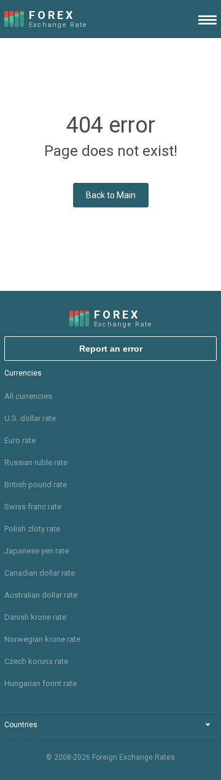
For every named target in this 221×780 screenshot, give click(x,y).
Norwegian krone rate (42, 639)
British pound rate (35, 484)
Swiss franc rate (32, 506)
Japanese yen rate (36, 550)
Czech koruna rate (36, 661)
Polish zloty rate (32, 528)
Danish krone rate (35, 617)
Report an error (110, 348)
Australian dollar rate (40, 595)
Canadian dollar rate (39, 572)
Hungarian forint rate (40, 683)
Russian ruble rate (36, 462)
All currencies (28, 396)
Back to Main (111, 195)
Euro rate (20, 440)
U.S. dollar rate (30, 418)
